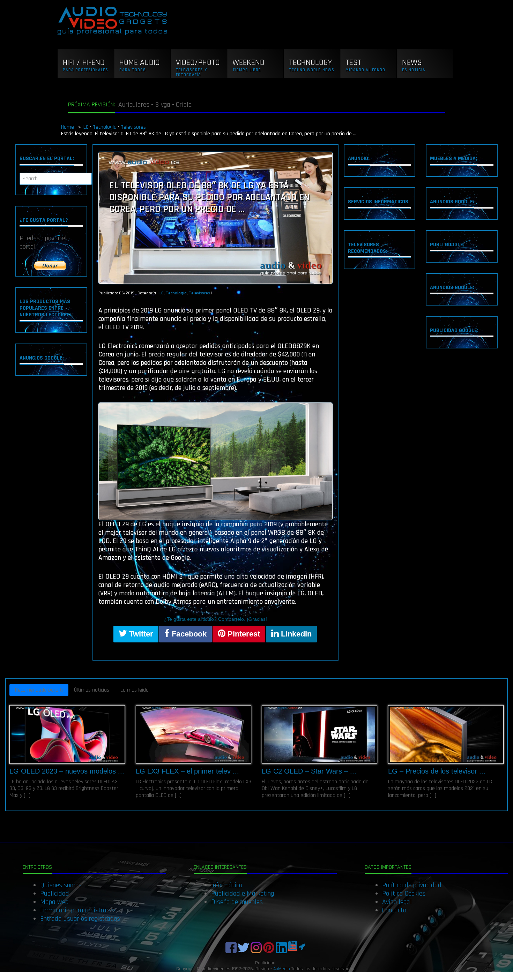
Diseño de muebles (237, 901)
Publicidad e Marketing (242, 893)
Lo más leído (134, 690)
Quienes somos (61, 885)
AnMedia (281, 969)
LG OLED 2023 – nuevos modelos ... (66, 771)
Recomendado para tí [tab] (39, 690)
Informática (227, 885)
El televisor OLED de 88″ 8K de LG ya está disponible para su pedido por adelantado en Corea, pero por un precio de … (209, 197)
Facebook (188, 634)
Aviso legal (397, 901)
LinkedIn (295, 634)
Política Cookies (403, 893)
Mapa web (54, 901)
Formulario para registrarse (77, 910)
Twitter (140, 634)
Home (68, 127)
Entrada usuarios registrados (80, 918)
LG (86, 127)
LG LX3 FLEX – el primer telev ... (187, 771)
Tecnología (105, 127)
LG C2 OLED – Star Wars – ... (309, 771)
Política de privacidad (411, 885)
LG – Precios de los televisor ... (436, 771)
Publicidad (54, 893)
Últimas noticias (91, 690)
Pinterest (242, 634)
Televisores (133, 127)
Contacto (394, 910)
